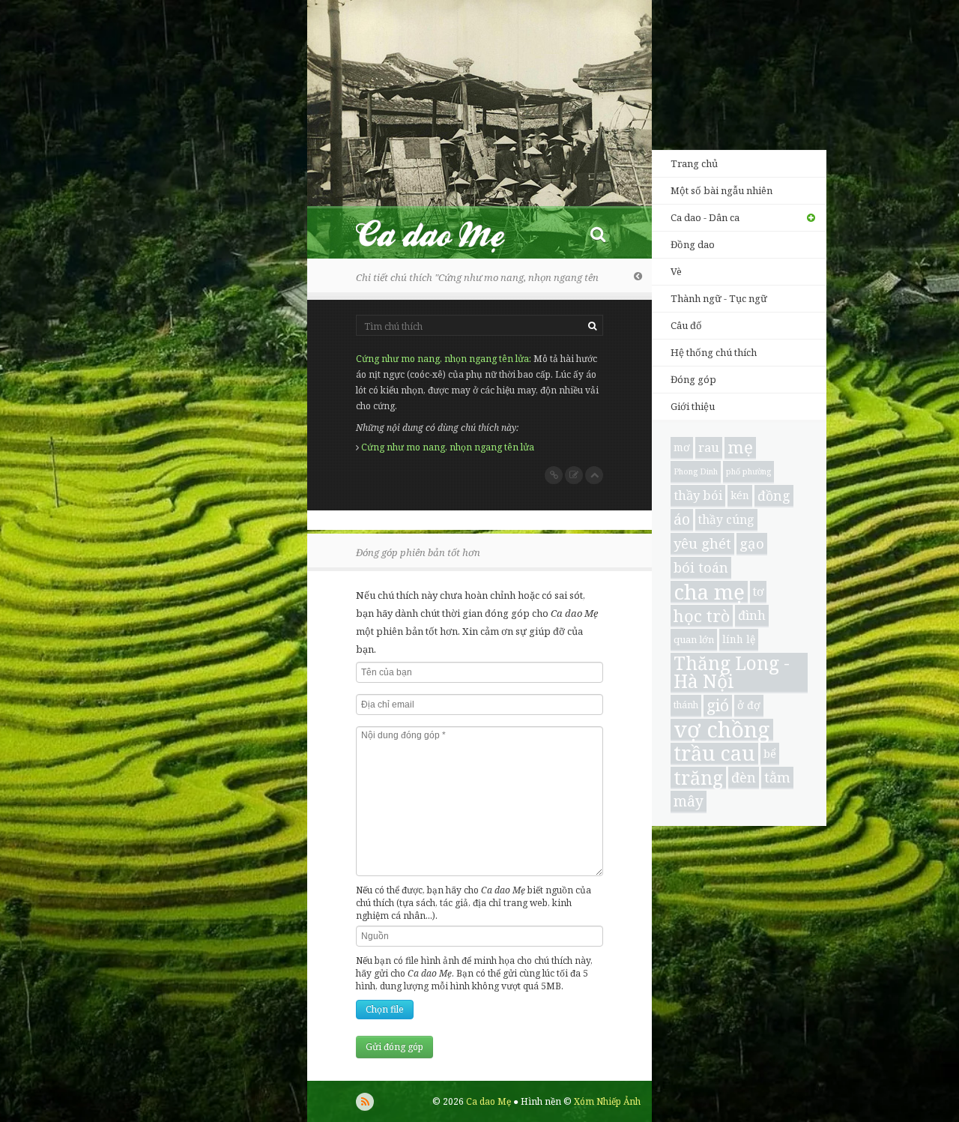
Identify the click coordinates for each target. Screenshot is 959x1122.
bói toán (701, 567)
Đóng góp (693, 379)
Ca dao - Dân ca (705, 217)
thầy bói (698, 495)
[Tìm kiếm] (598, 233)
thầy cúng (726, 519)
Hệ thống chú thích (714, 352)
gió (718, 705)
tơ (758, 591)
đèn (743, 777)
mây (689, 801)
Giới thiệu (693, 406)
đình (752, 615)
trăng (698, 778)
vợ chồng (722, 730)
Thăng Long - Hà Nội (732, 673)
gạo (751, 543)
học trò (702, 616)
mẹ (740, 448)
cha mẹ (709, 592)
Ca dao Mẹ (443, 233)
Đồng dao (693, 244)
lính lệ (738, 639)
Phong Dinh (696, 471)
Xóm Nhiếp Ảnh (607, 1101)
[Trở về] (638, 276)
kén (739, 495)
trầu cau (714, 754)
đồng (773, 495)
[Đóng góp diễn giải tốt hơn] (574, 475)
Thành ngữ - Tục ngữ (719, 298)
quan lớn (694, 639)
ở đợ (748, 705)
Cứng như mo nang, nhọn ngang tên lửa (442, 358)
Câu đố (686, 325)
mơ (682, 447)
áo (682, 519)
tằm (777, 776)
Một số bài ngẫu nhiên (721, 190)
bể (769, 753)
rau (708, 447)
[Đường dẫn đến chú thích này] (554, 475)
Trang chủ (694, 163)
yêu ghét (702, 543)
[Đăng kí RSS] (365, 1102)
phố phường (748, 471)
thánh (686, 705)
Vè (676, 271)
